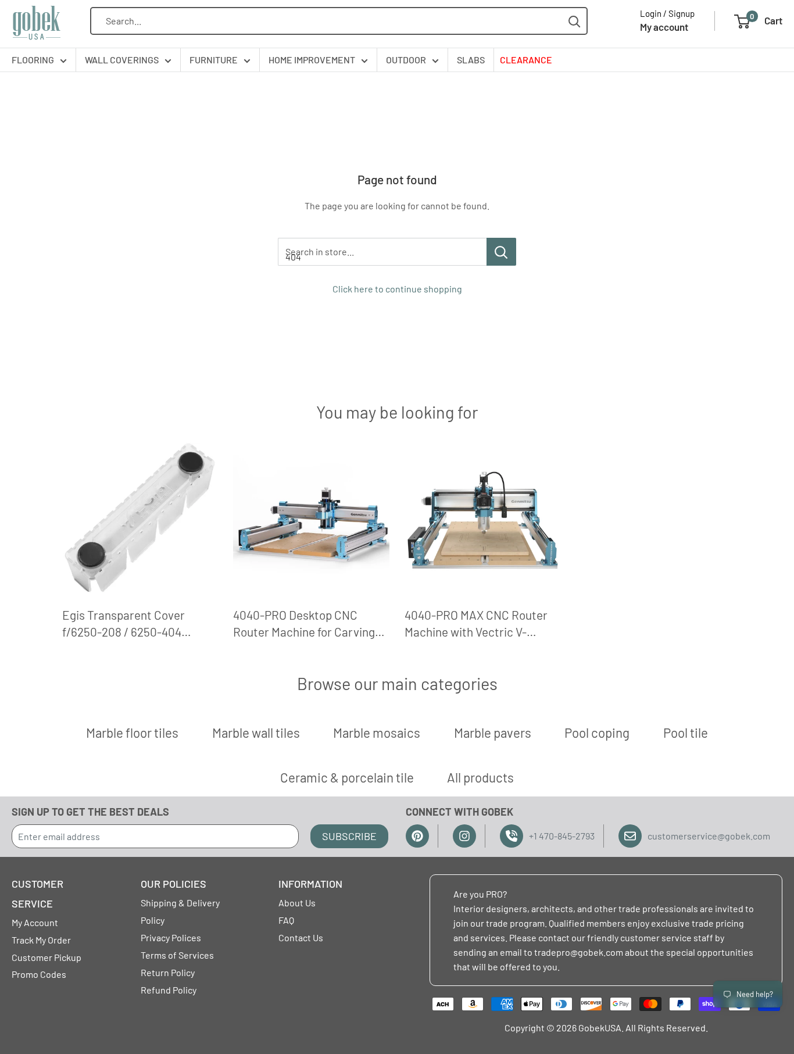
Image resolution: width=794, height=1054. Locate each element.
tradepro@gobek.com (578, 951)
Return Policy (168, 972)
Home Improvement (312, 59)
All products (480, 777)
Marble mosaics (376, 732)
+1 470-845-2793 (562, 835)
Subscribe (349, 836)
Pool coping (597, 732)
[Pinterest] (417, 836)
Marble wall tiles (256, 732)
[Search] (574, 21)
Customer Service (37, 893)
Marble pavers (492, 732)
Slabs (471, 59)
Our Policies (173, 883)
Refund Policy (168, 989)
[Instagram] (464, 836)
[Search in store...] (501, 252)
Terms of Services (177, 954)
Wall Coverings (122, 59)
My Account (35, 922)
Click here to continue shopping (397, 288)
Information (310, 883)
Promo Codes (39, 974)
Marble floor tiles (132, 732)
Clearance (526, 59)
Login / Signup (667, 13)
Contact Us (300, 937)
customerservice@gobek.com (709, 835)
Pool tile (685, 732)
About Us (297, 902)
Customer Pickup (46, 957)
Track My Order (41, 939)
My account (664, 27)
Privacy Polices (171, 937)
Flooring (33, 59)
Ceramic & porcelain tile (347, 777)
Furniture (213, 59)
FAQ (286, 920)
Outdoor (406, 59)
